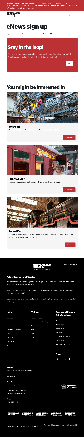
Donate (58, 321)
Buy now (70, 245)
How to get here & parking (39, 322)
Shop (8, 345)
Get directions (11, 376)
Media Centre (60, 340)
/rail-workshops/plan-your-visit (42, 169)
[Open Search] (69, 15)
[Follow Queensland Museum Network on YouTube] (69, 359)
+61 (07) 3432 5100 (13, 402)
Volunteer (59, 332)
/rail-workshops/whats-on (42, 117)
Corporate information (63, 336)
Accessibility (35, 326)
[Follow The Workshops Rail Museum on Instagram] (61, 359)
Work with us (60, 328)
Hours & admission (37, 318)
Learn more (69, 137)
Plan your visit (11, 322)
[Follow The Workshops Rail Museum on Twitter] (65, 359)
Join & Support (11, 341)
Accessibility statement (63, 344)
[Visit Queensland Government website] (69, 386)
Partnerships (60, 325)
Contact (33, 337)
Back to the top (69, 264)
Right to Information (23, 426)
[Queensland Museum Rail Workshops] (13, 14)
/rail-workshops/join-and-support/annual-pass (42, 223)
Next (69, 63)
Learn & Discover (12, 326)
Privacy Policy (11, 426)
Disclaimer (35, 426)
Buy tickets (10, 337)
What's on (10, 318)
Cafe (32, 333)
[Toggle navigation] (75, 14)
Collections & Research (14, 329)
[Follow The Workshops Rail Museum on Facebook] (57, 359)
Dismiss (72, 6)
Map (32, 329)
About (9, 333)
